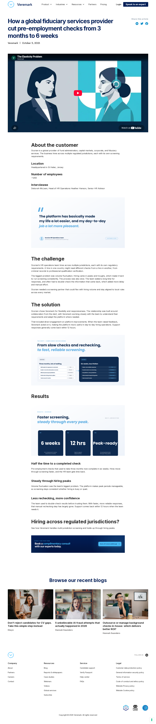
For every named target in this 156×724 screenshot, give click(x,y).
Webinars (47, 681)
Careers (11, 677)
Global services (50, 690)
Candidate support (87, 668)
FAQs (82, 681)
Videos (47, 686)
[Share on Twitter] (141, 23)
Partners (92, 4)
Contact (11, 681)
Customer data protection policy (129, 668)
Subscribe (48, 695)
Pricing (103, 4)
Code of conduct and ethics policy (130, 681)
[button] (47, 4)
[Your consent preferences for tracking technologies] (151, 719)
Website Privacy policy (125, 686)
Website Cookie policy (125, 690)
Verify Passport (86, 672)
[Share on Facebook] (146, 23)
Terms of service (123, 677)
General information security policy (130, 672)
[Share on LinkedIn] (137, 23)
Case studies (49, 677)
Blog (46, 668)
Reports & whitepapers (53, 672)
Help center (84, 677)
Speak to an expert (136, 4)
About (10, 668)
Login (118, 4)
